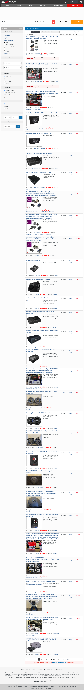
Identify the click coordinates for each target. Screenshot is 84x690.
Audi (23, 675)
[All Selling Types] (4, 90)
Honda (16, 675)
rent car (48, 672)
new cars (50, 674)
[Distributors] (4, 94)
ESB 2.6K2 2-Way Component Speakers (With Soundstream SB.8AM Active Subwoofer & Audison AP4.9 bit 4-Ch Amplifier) (42, 238)
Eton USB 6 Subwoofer (33, 260)
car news (67, 674)
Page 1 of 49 (77, 32)
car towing (76, 672)
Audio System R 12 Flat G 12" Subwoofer (38, 133)
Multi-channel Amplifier (48, 211)
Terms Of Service (22, 686)
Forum (19, 5)
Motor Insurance (58, 5)
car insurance (59, 677)
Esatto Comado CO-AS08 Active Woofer (39, 172)
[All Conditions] (4, 76)
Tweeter (7, 49)
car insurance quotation (33, 677)
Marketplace (75, 5)
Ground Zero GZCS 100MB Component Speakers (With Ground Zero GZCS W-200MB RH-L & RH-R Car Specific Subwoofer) (42, 559)
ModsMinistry (38, 81)
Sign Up (74, 1)
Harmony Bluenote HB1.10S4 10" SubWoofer (40, 413)
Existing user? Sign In (62, 2)
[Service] (4, 83)
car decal (64, 672)
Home (7, 5)
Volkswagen (33, 675)
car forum (22, 672)
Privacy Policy (11, 686)
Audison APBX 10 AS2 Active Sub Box (38, 279)
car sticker (53, 677)
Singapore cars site (31, 674)
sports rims (44, 672)
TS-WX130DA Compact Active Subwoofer (39, 153)
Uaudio (37, 633)
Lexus (37, 675)
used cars (45, 674)
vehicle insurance (24, 677)
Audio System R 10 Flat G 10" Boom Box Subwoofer (42, 113)
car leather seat (70, 672)
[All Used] (4, 79)
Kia (24, 675)
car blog (17, 677)
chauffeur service (71, 677)
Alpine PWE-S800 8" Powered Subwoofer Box (40, 581)
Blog (30, 5)
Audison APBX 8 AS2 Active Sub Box (37, 298)
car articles (55, 674)
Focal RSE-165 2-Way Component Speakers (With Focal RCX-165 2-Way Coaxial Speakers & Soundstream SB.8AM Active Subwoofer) (41, 216)
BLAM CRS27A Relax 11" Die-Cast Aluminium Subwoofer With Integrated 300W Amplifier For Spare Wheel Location (41, 493)
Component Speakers (10, 46)
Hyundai (28, 675)
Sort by (28, 32)
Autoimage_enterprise (39, 128)
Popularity (35, 32)
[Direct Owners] (4, 97)
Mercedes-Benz (64, 432)
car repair (59, 672)
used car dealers (75, 675)
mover (64, 677)
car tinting (38, 672)
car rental (64, 675)
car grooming (54, 672)
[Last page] (58, 659)
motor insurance (13, 674)
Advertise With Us (63, 686)
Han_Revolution (39, 407)
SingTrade (36, 107)
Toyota (12, 675)
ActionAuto (37, 53)
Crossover (8, 51)
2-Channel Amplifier (31, 555)
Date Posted (45, 32)
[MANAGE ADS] (64, 20)
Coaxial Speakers (9, 44)
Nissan (19, 675)
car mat (6, 674)
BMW (64, 392)
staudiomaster (37, 210)
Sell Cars (42, 5)
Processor (55, 387)
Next (54, 659)
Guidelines (53, 686)
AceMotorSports (36, 168)
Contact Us (73, 686)
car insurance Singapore (45, 677)
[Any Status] (4, 103)
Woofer (7, 42)
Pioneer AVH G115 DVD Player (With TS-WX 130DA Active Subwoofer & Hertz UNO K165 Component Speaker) (41, 65)
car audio (68, 675)
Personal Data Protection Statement (38, 686)
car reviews (61, 674)
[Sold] (4, 108)
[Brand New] (4, 81)
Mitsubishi (41, 675)
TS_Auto (38, 275)
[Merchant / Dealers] (4, 92)
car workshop (12, 677)
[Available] (4, 106)
